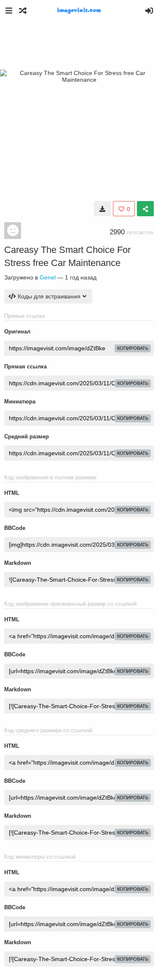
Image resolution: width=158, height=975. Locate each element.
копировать (132, 348)
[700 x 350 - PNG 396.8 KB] (102, 208)
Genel (48, 277)
